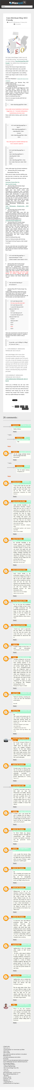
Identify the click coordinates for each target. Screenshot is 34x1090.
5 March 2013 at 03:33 (25, 452)
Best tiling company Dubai (19, 600)
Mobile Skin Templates (18, 764)
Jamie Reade (16, 693)
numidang (23, 937)
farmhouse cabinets (18, 984)
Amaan (14, 657)
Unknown (15, 452)
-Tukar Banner (6, 1071)
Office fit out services (18, 593)
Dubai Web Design (17, 538)
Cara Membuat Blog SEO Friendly (17, 19)
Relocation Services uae (19, 562)
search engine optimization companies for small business (22, 492)
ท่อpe (18, 909)
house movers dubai (18, 531)
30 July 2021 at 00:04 (23, 657)
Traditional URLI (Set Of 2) (19, 727)
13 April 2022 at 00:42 (24, 740)
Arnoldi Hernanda (16, 1072)
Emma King (15, 710)
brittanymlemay (17, 481)
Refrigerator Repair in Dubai (20, 685)
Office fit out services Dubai (20, 591)
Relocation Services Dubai (19, 560)
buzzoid (15, 703)
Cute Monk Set (16, 726)
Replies (10, 434)
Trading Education (25, 880)
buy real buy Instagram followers (21, 742)
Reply (14, 431)
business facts (16, 944)
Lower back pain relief (18, 785)
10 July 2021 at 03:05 (25, 644)
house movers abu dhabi (19, 501)
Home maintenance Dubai (19, 569)
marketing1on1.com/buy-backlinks (21, 649)
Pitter (14, 1004)
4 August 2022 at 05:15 (25, 811)
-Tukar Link (5, 1069)
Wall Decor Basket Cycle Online (21, 724)
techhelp (15, 811)
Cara (13, 220)
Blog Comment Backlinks (19, 625)
